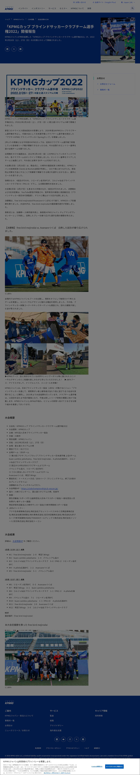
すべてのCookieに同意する (114, 766)
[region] (70, 766)
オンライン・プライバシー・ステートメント (57, 773)
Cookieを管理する (97, 766)
